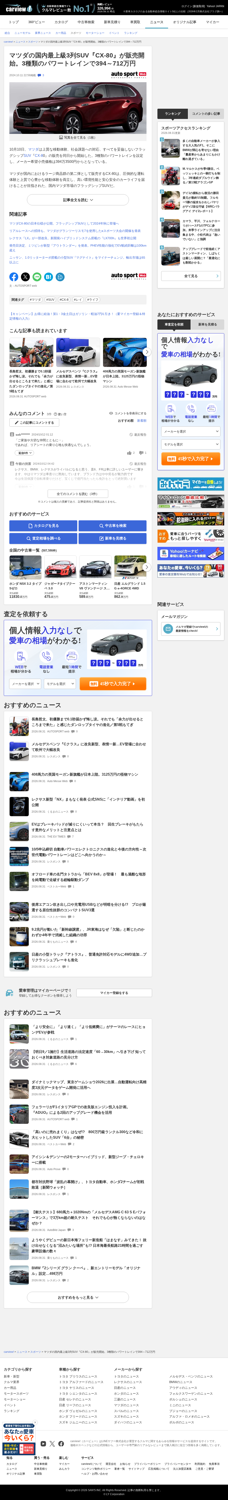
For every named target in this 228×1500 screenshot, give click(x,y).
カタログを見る (46, 525)
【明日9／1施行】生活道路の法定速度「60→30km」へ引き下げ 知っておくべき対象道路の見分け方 (89, 1054)
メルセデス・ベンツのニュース (191, 1376)
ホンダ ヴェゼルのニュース (78, 1411)
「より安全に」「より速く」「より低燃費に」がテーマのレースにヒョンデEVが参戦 (89, 1029)
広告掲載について (158, 1468)
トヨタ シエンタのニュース (78, 1393)
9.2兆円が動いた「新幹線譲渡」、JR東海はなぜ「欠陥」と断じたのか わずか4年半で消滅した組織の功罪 (88, 932)
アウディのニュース (183, 1388)
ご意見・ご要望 (204, 1468)
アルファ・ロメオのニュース (189, 1416)
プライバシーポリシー (147, 1463)
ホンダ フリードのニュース (78, 1416)
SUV (27, 155)
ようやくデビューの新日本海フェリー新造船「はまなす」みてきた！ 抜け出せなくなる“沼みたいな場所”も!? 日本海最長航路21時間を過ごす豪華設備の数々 (89, 1245)
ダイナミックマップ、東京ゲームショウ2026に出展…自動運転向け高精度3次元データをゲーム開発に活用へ (89, 1084)
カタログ (61, 22)
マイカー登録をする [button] (114, 993)
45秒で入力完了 (115, 683)
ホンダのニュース (126, 1393)
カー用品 (10, 1388)
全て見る (191, 276)
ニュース (156, 22)
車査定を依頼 (174, 324)
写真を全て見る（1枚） (80, 137)
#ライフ (92, 299)
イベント (10, 1405)
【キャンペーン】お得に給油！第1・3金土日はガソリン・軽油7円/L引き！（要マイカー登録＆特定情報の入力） (77, 316)
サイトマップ (136, 1468)
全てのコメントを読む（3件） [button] (78, 494)
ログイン (186, 6)
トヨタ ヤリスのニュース (76, 1388)
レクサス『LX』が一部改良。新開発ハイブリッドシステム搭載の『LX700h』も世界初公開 (72, 238)
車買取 (135, 22)
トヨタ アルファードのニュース (81, 1382)
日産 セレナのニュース (75, 1399)
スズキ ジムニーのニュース (78, 1422)
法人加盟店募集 (182, 1468)
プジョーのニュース (183, 1411)
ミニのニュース (180, 1405)
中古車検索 (86, 22)
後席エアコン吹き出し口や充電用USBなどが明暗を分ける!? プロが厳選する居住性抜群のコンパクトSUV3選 (89, 907)
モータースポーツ (16, 1393)
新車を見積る (115, 538)
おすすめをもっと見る (76, 1297)
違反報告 (140, 434)
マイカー (212, 22)
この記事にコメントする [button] (37, 422)
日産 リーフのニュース (75, 1405)
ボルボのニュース (181, 1422)
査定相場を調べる (46, 538)
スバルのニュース (126, 1411)
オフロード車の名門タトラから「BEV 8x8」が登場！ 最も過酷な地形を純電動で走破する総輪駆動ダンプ (89, 877)
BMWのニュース (180, 1382)
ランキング (173, 113)
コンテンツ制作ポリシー (96, 1468)
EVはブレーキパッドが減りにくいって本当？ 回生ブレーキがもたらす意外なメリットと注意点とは (87, 827)
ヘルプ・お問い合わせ (94, 1473)
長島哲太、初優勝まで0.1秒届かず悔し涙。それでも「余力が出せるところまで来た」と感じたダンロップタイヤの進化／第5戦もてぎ (31, 381)
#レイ (78, 299)
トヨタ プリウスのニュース (78, 1376)
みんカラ (64, 1468)
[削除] (35, 1422)
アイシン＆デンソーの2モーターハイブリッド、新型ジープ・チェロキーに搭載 (88, 1159)
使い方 (62, 414)
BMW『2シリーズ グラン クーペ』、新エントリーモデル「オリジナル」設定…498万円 (86, 1270)
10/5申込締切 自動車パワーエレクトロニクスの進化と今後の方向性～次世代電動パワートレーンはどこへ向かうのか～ (89, 852)
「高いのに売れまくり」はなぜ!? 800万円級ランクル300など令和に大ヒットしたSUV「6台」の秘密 (87, 1134)
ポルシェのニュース (183, 1399)
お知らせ (125, 1463)
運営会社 (111, 1463)
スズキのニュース (126, 1416)
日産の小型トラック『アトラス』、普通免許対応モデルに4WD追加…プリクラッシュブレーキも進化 (89, 957)
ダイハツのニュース (128, 1422)
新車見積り (112, 22)
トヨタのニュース (126, 1376)
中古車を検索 (115, 525)
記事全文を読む (75, 200)
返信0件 (23, 453)
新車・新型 (11, 1376)
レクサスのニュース (128, 1382)
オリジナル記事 (184, 22)
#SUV (50, 299)
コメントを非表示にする (131, 413)
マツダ (33, 149)
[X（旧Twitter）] (52, 1443)
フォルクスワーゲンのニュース (191, 1393)
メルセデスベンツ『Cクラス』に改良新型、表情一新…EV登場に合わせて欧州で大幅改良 (77, 376)
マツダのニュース (126, 1405)
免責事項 (214, 1463)
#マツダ (35, 299)
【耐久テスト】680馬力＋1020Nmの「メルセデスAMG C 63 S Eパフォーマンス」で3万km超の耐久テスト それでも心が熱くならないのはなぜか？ (89, 1217)
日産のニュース (125, 1388)
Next (146, 351)
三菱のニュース (125, 1399)
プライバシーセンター (177, 1463)
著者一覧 (119, 1468)
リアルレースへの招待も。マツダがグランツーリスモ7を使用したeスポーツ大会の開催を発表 (75, 231)
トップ (14, 22)
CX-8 (39, 155)
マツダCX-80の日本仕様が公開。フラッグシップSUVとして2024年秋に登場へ (64, 223)
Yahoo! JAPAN (215, 6)
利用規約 (200, 1463)
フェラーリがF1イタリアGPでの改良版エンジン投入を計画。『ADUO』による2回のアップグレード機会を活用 (81, 1109)
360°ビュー (36, 22)
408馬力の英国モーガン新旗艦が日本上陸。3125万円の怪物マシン (124, 376)
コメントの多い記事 (206, 113)
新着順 (142, 420)
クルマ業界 (11, 1382)
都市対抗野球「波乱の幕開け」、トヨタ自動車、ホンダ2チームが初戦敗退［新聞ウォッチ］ (88, 1184)
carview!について (91, 1463)
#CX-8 (64, 299)
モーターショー (15, 1399)
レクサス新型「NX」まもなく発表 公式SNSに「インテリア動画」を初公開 (88, 802)
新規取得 (198, 6)
